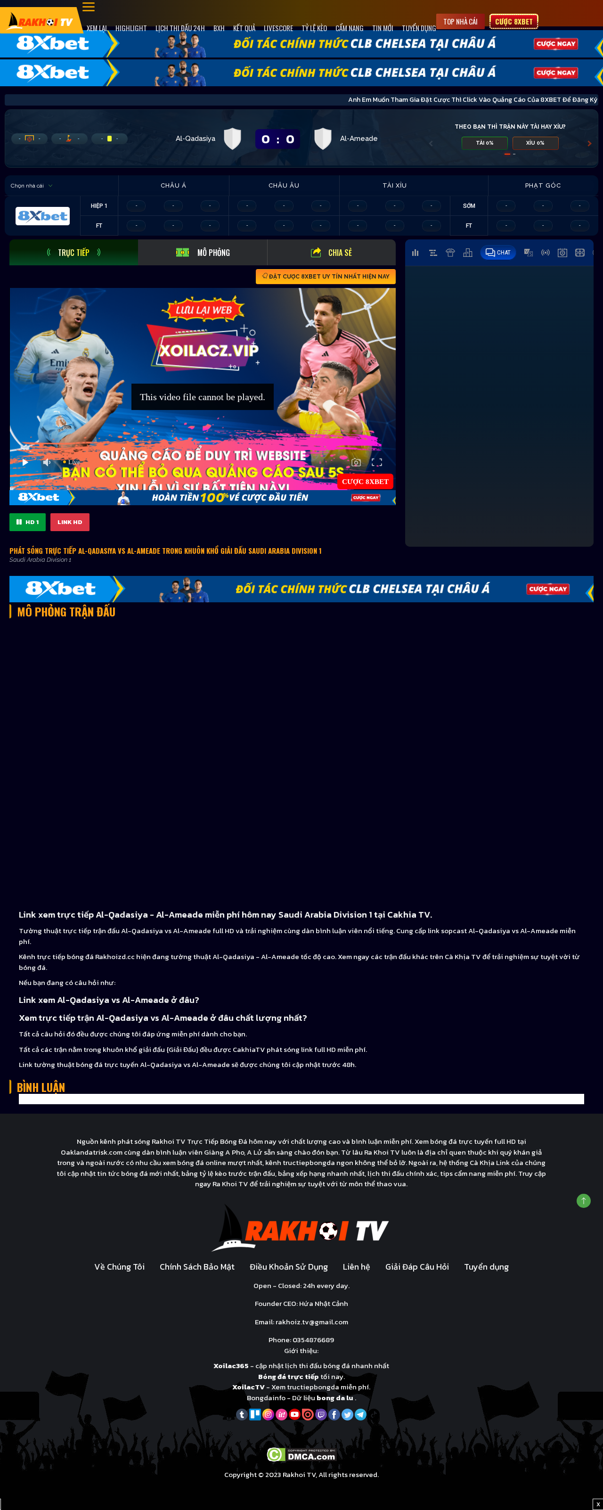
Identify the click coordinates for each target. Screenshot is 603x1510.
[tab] (73, 252)
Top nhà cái (460, 21)
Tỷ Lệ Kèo (314, 28)
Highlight (131, 28)
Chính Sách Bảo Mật (197, 1266)
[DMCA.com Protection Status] (302, 1453)
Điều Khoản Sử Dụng (289, 1266)
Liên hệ (356, 1266)
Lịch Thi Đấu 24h (180, 28)
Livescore (278, 28)
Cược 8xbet (514, 21)
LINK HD (69, 521)
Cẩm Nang (349, 28)
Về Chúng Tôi (119, 1266)
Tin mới (382, 28)
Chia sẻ (340, 252)
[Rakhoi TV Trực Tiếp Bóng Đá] (40, 20)
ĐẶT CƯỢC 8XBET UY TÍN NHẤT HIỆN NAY (329, 276)
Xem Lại (97, 28)
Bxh (219, 28)
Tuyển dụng (419, 28)
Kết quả (244, 28)
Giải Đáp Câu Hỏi (417, 1266)
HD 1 (31, 521)
